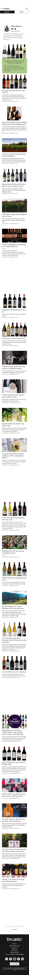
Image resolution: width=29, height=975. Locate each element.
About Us (14, 943)
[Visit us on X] (6, 958)
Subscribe (6, 12)
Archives (14, 929)
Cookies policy (15, 948)
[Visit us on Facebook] (10, 958)
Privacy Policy (14, 950)
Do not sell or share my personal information (14, 954)
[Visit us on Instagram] (22, 958)
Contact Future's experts (14, 946)
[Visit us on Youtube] (14, 958)
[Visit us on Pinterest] (18, 958)
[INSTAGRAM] (12, 28)
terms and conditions (14, 952)
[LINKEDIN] (15, 28)
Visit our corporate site (19, 968)
